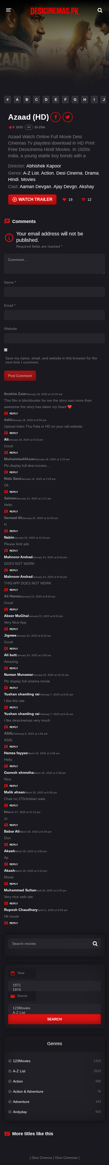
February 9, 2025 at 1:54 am (30, 733)
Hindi (13, 179)
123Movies (21, 1061)
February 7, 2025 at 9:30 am (56, 714)
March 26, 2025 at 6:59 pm (41, 792)
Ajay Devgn (65, 186)
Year (21, 973)
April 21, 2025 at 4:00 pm (52, 910)
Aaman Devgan (35, 186)
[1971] (54, 985)
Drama (92, 173)
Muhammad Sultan (20, 890)
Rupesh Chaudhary (21, 910)
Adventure (21, 1102)
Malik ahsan (14, 792)
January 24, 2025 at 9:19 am (33, 635)
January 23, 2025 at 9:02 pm (38, 596)
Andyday (20, 1112)
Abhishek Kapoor (43, 166)
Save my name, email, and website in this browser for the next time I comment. (51, 360)
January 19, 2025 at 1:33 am (52, 459)
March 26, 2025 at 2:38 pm (50, 772)
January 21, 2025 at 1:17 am (34, 498)
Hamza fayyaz (16, 753)
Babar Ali (12, 831)
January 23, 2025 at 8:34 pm (50, 557)
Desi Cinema (69, 173)
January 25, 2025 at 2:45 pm (34, 655)
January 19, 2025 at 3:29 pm (38, 479)
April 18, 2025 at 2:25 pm (51, 890)
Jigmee (10, 635)
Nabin (9, 537)
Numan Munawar (18, 674)
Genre (22, 996)
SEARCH (54, 1019)
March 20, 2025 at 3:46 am (44, 753)
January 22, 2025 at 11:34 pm (32, 537)
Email (9, 305)
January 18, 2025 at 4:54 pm (29, 420)
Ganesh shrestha (19, 772)
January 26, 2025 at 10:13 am (51, 674)
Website (10, 329)
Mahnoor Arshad (18, 557)
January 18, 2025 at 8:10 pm (26, 439)
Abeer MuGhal (16, 616)
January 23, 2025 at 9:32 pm (46, 616)
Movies (28, 179)
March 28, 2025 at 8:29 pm (35, 831)
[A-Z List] (54, 1012)
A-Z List (31, 173)
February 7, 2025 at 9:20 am (56, 694)
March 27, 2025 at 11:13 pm (23, 812)
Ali (6, 439)
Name (10, 282)
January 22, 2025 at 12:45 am (40, 518)
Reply (14, 413)
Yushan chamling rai (21, 694)
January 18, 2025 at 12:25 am (44, 394)
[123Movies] (54, 1008)
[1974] (54, 990)
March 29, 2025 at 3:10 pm (31, 870)
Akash (9, 851)
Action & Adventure (28, 1091)
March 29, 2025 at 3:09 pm (31, 851)
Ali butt (10, 655)
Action (47, 173)
